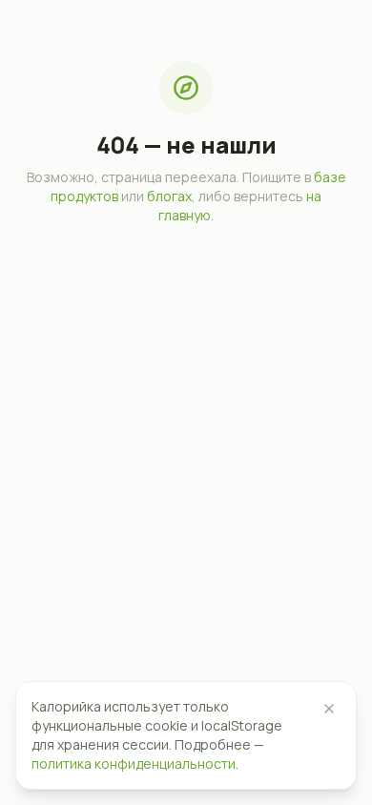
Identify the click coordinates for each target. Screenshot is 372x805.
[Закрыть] (329, 708)
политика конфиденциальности (133, 763)
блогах (169, 196)
